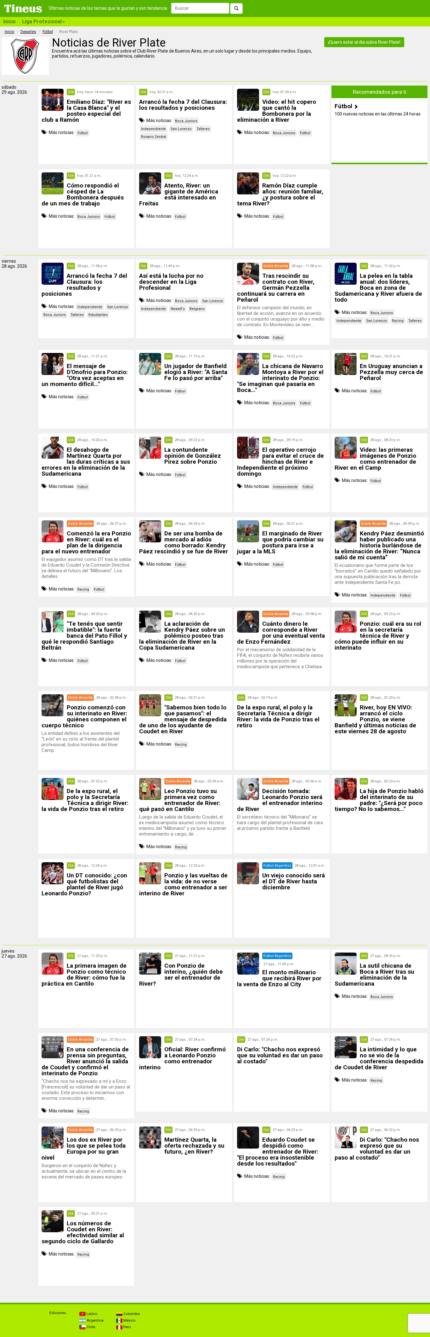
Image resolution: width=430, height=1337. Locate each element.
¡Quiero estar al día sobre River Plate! (364, 42)
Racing (398, 321)
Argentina (95, 1320)
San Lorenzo (181, 129)
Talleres (203, 129)
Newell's (178, 309)
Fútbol (47, 32)
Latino (91, 1314)
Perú (126, 1327)
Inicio (9, 22)
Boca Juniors (186, 121)
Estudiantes (98, 315)
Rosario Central (153, 137)
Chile (90, 1327)
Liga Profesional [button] (42, 22)
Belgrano (197, 309)
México (128, 1320)
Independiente (153, 129)
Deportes (28, 32)
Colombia (131, 1314)
